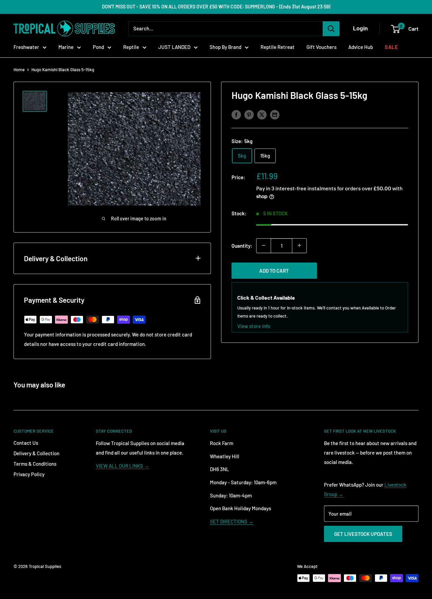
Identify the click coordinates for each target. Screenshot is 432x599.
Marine (66, 47)
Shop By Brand (225, 47)
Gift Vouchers (321, 47)
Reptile (131, 47)
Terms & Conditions (35, 464)
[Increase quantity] (299, 245)
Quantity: (242, 245)
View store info (253, 326)
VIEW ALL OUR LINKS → (122, 466)
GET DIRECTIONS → (231, 521)
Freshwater (26, 47)
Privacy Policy (29, 474)
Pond (98, 47)
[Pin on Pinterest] (249, 114)
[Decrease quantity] (263, 245)
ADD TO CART (274, 270)
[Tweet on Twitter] (262, 114)
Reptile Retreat (278, 47)
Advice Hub (360, 47)
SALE (391, 47)
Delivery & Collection (36, 453)
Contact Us (26, 443)
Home (19, 69)
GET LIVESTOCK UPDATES (363, 534)
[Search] (331, 28)
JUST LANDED (174, 47)
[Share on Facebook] (236, 114)
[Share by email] (274, 114)
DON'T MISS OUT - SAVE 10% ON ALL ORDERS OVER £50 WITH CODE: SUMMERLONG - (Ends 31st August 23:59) (216, 6)
